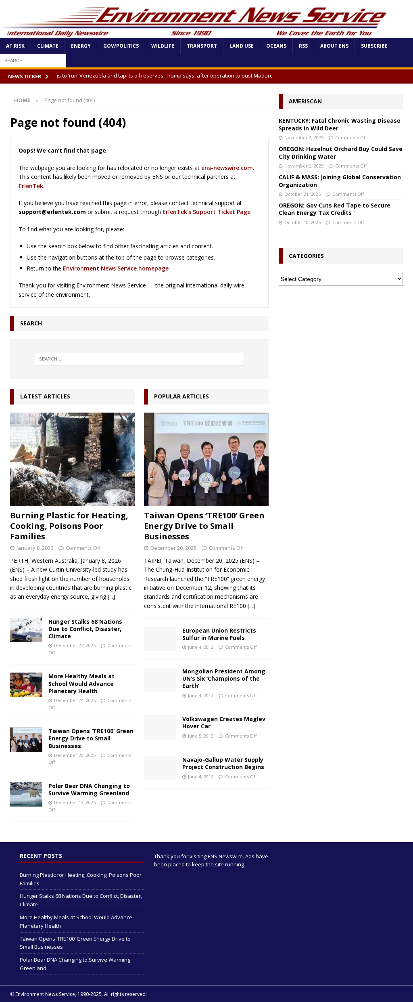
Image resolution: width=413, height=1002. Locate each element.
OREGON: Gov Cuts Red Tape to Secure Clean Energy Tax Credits (334, 208)
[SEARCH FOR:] (33, 60)
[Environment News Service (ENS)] (195, 33)
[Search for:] (139, 359)
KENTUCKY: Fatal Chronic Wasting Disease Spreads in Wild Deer (339, 124)
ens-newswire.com (227, 168)
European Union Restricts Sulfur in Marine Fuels (219, 634)
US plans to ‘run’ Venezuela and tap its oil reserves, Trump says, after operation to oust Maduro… (140, 75)
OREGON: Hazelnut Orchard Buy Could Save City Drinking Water (341, 152)
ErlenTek (31, 186)
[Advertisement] (341, 346)
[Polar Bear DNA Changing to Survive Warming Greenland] (26, 794)
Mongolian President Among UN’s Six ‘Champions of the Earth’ (223, 678)
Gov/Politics (121, 45)
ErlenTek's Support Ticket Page (206, 212)
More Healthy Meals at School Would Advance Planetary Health (81, 683)
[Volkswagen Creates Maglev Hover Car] (160, 727)
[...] (111, 596)
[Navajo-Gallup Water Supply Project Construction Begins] (160, 768)
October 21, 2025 (302, 194)
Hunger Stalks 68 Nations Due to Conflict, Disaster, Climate (85, 629)
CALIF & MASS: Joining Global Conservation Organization (340, 180)
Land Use (241, 45)
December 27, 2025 (75, 645)
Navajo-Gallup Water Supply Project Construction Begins (223, 763)
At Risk (15, 45)
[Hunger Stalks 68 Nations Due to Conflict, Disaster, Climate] (26, 630)
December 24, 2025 (75, 700)
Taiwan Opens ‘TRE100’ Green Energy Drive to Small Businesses (90, 738)
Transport (202, 45)
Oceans (276, 45)
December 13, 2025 (75, 802)
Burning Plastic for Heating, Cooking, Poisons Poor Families (69, 526)
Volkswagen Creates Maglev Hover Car (223, 722)
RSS (303, 45)
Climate (47, 45)
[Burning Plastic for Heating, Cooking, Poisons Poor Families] (72, 459)
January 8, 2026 (35, 547)
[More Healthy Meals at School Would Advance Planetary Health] (26, 685)
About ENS (334, 45)
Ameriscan (305, 101)
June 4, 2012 (200, 647)
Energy (81, 45)
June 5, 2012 (200, 736)
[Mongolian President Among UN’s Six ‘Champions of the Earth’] (160, 680)
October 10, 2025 (302, 222)
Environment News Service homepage (116, 268)
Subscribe (374, 45)
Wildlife (162, 45)
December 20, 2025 (75, 755)
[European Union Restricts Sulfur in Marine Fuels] (160, 639)
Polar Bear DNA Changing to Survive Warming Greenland (89, 789)
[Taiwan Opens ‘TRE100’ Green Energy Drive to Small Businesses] (26, 739)
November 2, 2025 (303, 137)
